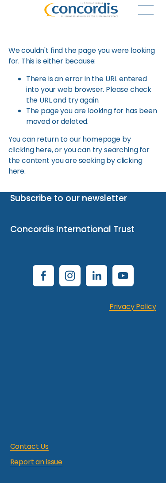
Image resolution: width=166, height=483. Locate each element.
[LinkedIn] (96, 275)
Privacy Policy (132, 306)
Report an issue (36, 462)
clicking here (30, 150)
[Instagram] (70, 275)
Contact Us (29, 446)
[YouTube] (123, 275)
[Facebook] (43, 275)
